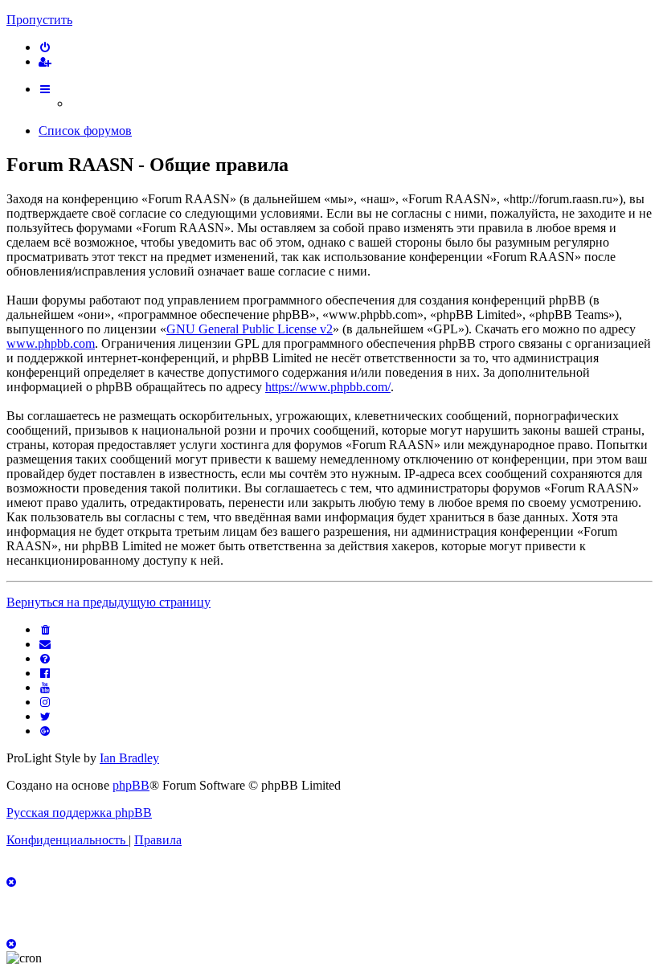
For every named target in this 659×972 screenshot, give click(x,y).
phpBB (131, 785)
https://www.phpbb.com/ (328, 387)
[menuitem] (46, 47)
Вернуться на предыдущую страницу (108, 602)
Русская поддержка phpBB (79, 812)
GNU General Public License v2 (249, 329)
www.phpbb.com (50, 343)
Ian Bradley (129, 758)
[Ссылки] (46, 89)
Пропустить (39, 20)
